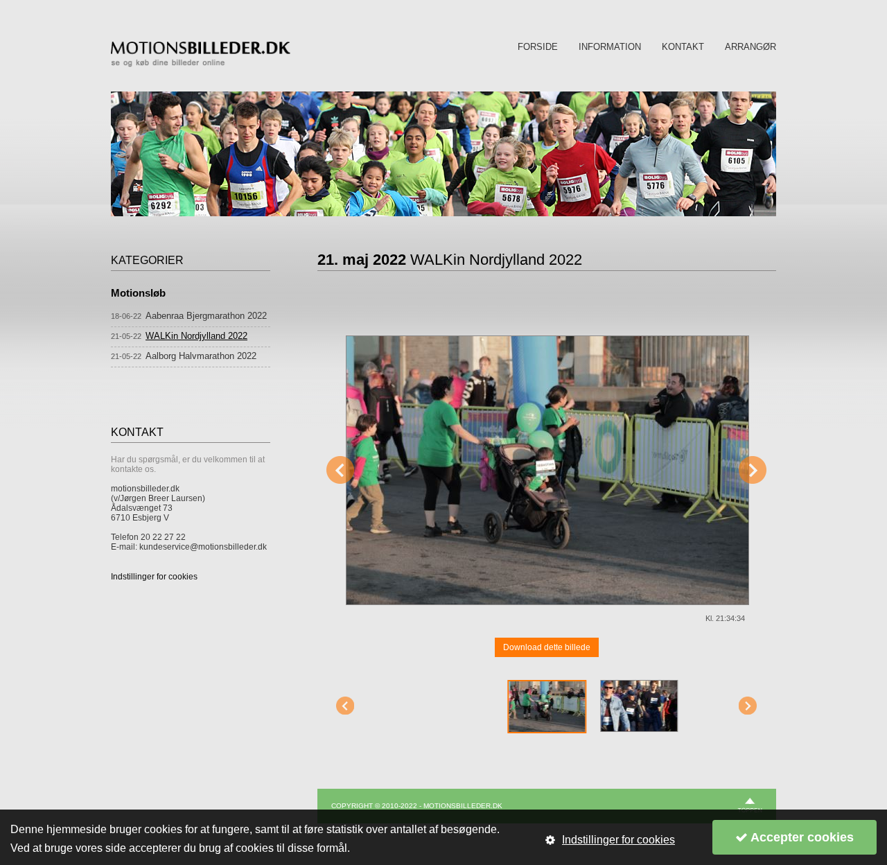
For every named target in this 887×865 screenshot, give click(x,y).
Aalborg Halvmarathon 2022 (201, 356)
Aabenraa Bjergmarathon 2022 (206, 316)
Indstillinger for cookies (154, 577)
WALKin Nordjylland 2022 (196, 336)
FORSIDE (538, 47)
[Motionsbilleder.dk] (200, 64)
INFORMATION (610, 47)
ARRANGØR (750, 47)
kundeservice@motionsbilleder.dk (203, 547)
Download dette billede (546, 647)
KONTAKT (683, 47)
